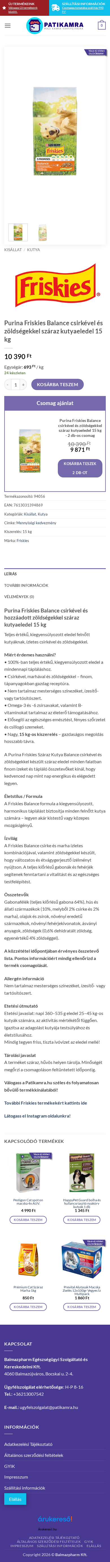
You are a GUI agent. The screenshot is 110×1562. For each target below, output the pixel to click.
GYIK (9, 1466)
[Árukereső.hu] (55, 1521)
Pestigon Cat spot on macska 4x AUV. (28, 1201)
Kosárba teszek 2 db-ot (80, 468)
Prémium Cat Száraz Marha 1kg (28, 1289)
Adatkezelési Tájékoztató (28, 1444)
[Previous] (17, 131)
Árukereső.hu (47, 1529)
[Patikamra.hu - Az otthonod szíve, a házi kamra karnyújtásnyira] (55, 26)
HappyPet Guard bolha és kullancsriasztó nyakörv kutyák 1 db (82, 1203)
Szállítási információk (24, 1487)
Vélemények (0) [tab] (19, 596)
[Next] (92, 131)
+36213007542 (28, 1394)
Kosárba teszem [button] (28, 1220)
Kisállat (13, 249)
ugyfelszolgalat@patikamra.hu (49, 1407)
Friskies (23, 540)
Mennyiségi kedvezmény (36, 523)
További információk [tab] (26, 585)
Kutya (33, 249)
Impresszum (16, 1476)
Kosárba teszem (57, 384)
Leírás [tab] (10, 574)
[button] (7, 25)
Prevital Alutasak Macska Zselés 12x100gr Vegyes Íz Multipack (82, 1291)
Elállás (15, 1499)
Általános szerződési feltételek (33, 1455)
